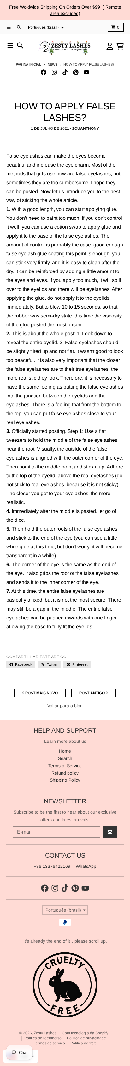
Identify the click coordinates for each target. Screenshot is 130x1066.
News (52, 64)
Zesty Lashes (45, 1033)
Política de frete (83, 1043)
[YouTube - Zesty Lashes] (86, 72)
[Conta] (110, 46)
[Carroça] (120, 46)
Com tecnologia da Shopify (85, 1033)
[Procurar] (20, 45)
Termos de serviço (49, 1043)
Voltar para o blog (65, 705)
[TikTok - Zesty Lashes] (65, 72)
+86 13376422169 (52, 866)
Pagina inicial (28, 64)
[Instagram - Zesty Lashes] (54, 72)
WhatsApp (86, 866)
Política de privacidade (86, 1038)
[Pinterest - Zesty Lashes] (76, 72)
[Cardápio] (10, 45)
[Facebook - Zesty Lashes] (43, 72)
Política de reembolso (43, 1038)
